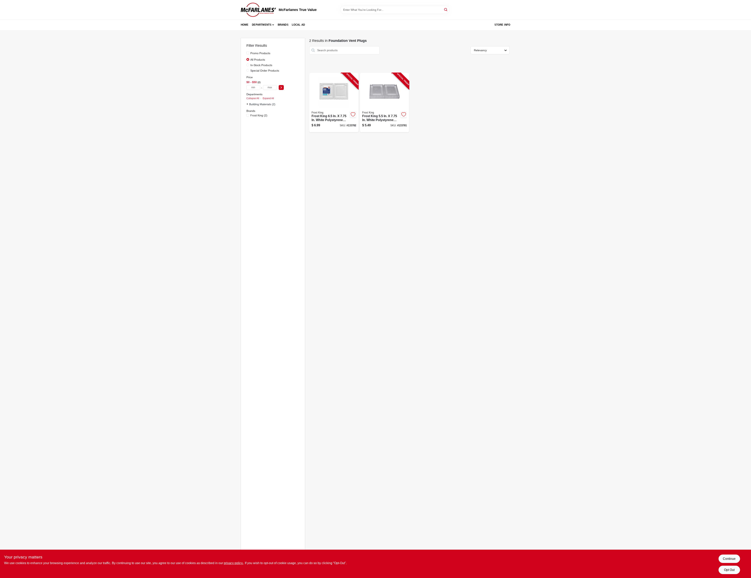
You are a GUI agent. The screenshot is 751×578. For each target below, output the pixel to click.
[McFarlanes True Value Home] (258, 10)
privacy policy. (233, 563)
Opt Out (729, 570)
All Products (257, 60)
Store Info (502, 24)
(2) (258, 115)
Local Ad (298, 24)
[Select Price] (281, 87)
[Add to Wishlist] (353, 114)
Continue (729, 558)
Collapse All (252, 98)
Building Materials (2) (262, 104)
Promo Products (260, 53)
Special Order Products (264, 71)
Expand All (268, 98)
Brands (283, 24)
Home (245, 24)
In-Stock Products (261, 65)
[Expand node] (248, 104)
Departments (261, 24)
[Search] (446, 9)
